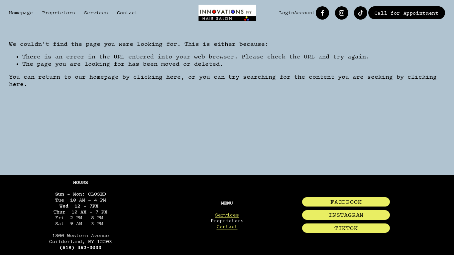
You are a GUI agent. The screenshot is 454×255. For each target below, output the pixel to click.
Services (96, 12)
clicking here (157, 76)
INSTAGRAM (346, 215)
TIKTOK (346, 228)
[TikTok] (360, 13)
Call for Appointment (407, 13)
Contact (127, 12)
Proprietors (58, 12)
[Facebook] (322, 13)
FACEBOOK (346, 202)
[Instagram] (341, 13)
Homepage (21, 12)
